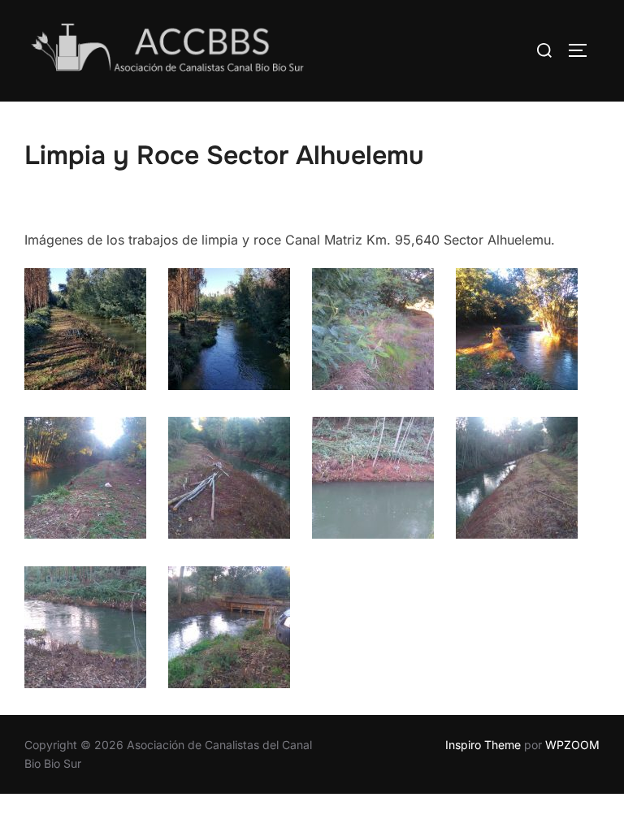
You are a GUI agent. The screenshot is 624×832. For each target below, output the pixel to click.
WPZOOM (572, 745)
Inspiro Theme (483, 745)
